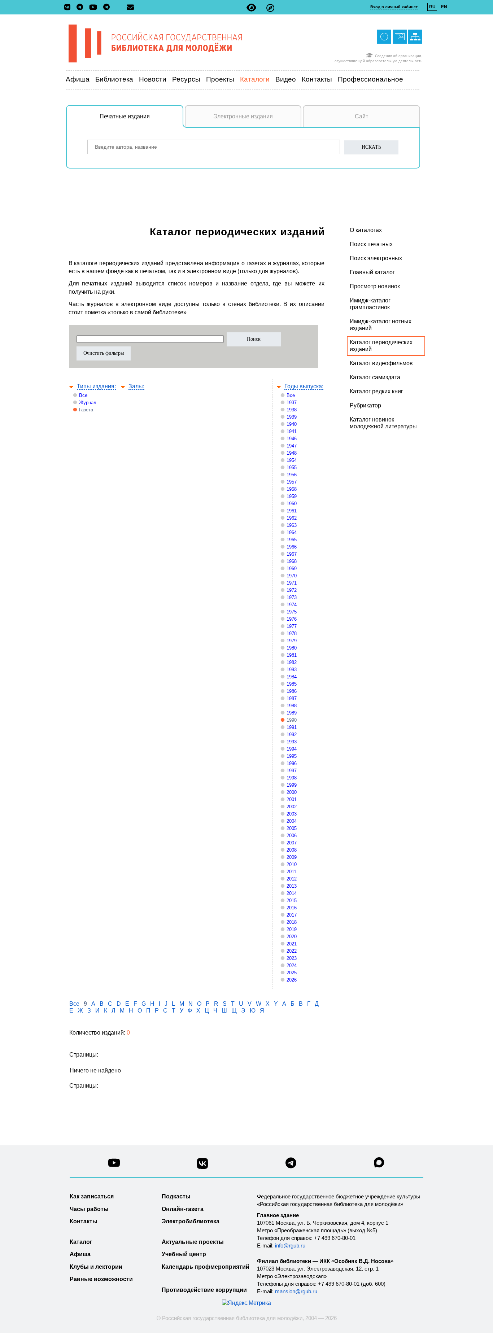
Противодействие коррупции (204, 1290)
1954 (292, 460)
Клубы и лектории (96, 1267)
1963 (292, 525)
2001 (292, 799)
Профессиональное (370, 79)
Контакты (317, 79)
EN (444, 6)
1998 (292, 778)
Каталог (81, 1242)
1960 (292, 503)
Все (83, 395)
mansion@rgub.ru (296, 1291)
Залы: (136, 386)
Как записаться (92, 1196)
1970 (292, 575)
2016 (292, 907)
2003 (292, 814)
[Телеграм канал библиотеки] (290, 1165)
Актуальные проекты (193, 1242)
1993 (292, 741)
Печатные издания (125, 116)
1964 (292, 532)
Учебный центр (184, 1254)
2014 (292, 893)
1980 (292, 648)
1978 (292, 633)
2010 (292, 864)
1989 (292, 713)
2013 (292, 886)
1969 (292, 568)
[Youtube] (95, 8)
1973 (292, 597)
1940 (292, 424)
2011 (291, 871)
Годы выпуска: (303, 386)
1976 (292, 619)
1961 (292, 510)
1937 (292, 402)
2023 (292, 958)
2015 (292, 900)
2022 (292, 951)
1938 (292, 409)
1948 (292, 453)
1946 (292, 438)
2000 (292, 792)
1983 (292, 669)
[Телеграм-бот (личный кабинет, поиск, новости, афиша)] (106, 8)
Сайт (361, 116)
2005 (292, 828)
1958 (292, 489)
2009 (292, 857)
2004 (292, 821)
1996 (292, 763)
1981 (292, 655)
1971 (292, 583)
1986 (292, 691)
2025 (292, 972)
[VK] (69, 8)
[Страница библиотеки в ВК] (202, 1166)
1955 (292, 467)
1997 (292, 770)
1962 (292, 518)
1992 (292, 734)
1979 (292, 640)
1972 (292, 590)
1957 (292, 482)
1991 (292, 727)
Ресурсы (186, 79)
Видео (285, 79)
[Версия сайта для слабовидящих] (251, 8)
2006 (292, 835)
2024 (292, 965)
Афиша (78, 79)
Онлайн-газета (183, 1209)
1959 (292, 496)
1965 (292, 539)
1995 (292, 756)
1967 (292, 554)
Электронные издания (243, 116)
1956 (292, 474)
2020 (292, 936)
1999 (292, 785)
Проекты (220, 79)
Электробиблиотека (190, 1221)
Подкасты (176, 1196)
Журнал (87, 402)
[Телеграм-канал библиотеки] (82, 8)
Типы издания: (96, 386)
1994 (292, 749)
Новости (152, 79)
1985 (292, 684)
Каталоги (255, 79)
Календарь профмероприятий (205, 1267)
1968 (292, 561)
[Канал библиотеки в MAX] (379, 1164)
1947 (292, 446)
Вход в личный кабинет (394, 7)
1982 (292, 662)
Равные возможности (101, 1279)
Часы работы (89, 1209)
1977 (292, 626)
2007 (292, 842)
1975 (292, 612)
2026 (292, 980)
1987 (292, 698)
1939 (292, 417)
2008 (292, 850)
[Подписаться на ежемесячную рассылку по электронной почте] (130, 7)
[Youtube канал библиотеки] (114, 1164)
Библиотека (114, 79)
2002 (292, 806)
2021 (292, 944)
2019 (292, 929)
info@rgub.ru (290, 1245)
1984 (292, 676)
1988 (292, 705)
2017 (292, 915)
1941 (292, 431)
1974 (292, 604)
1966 (292, 547)
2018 (292, 922)
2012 (292, 879)
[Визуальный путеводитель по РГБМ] (270, 8)
